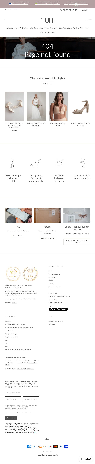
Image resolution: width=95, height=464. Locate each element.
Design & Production (11, 337)
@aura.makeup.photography (25, 368)
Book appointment (12, 28)
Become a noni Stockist (56, 321)
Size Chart (52, 277)
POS (38, 455)
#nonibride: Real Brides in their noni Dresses (18, 349)
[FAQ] (18, 215)
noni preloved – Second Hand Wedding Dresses (19, 327)
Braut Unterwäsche (65, 28)
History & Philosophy (11, 334)
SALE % (43, 32)
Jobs (6, 343)
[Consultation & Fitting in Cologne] (76, 215)
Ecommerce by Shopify (50, 455)
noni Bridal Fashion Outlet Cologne (15, 324)
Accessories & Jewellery (48, 28)
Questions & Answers (11, 9)
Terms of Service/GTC (55, 302)
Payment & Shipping (55, 286)
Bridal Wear (24, 28)
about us (14, 302)
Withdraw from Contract (58, 309)
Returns (51, 290)
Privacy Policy (53, 299)
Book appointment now (76, 242)
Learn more (47, 238)
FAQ (50, 271)
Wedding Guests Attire (81, 28)
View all (47, 84)
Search (51, 280)
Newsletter (8, 321)
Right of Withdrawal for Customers (59, 296)
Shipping (25, 357)
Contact (51, 283)
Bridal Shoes (34, 28)
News (6, 340)
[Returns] (47, 215)
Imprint (51, 306)
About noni (51, 32)
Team (6, 346)
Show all (18, 236)
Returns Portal (53, 293)
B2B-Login (52, 324)
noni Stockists (9, 330)
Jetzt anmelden (11, 418)
